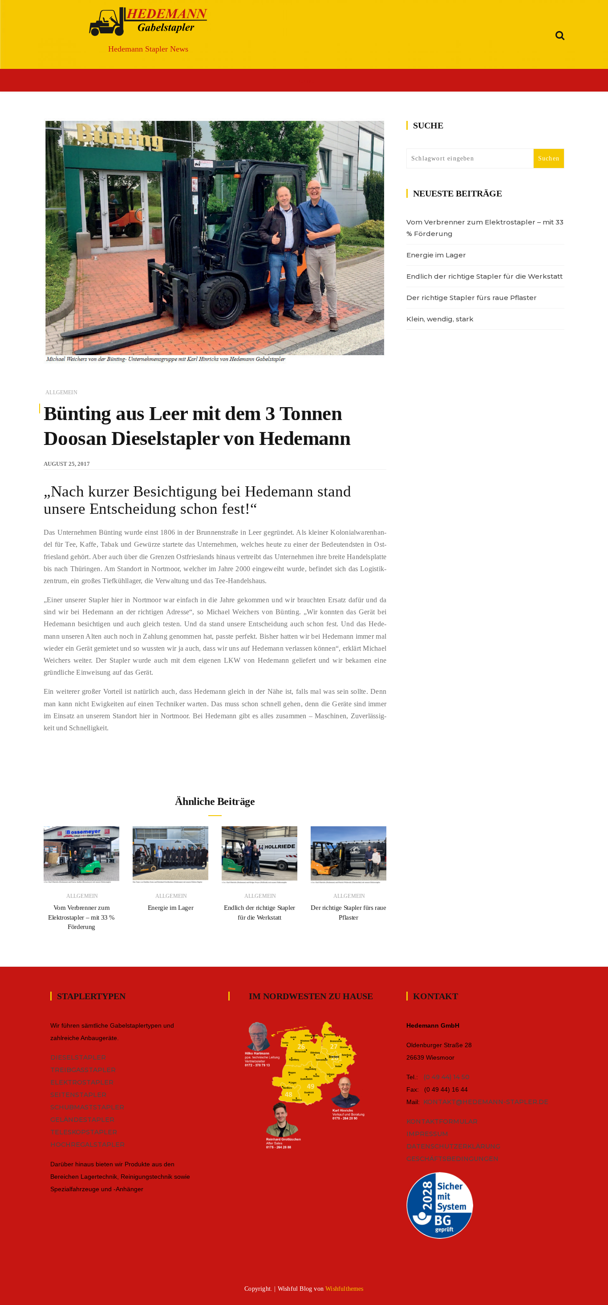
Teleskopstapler (83, 1132)
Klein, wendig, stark (440, 319)
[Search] (559, 34)
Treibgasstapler (83, 1070)
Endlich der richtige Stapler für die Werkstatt (484, 276)
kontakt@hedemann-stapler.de (485, 1102)
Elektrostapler (81, 1082)
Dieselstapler (78, 1057)
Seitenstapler (78, 1095)
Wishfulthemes (344, 1288)
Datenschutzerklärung (453, 1146)
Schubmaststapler (87, 1107)
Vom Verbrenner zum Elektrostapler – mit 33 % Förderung (81, 917)
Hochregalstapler (87, 1145)
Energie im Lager (170, 907)
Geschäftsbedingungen (452, 1159)
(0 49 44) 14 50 (446, 1077)
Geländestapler (82, 1120)
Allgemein (61, 392)
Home (304, 80)
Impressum (427, 1134)
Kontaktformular (442, 1121)
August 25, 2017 (67, 463)
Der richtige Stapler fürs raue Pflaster (471, 297)
